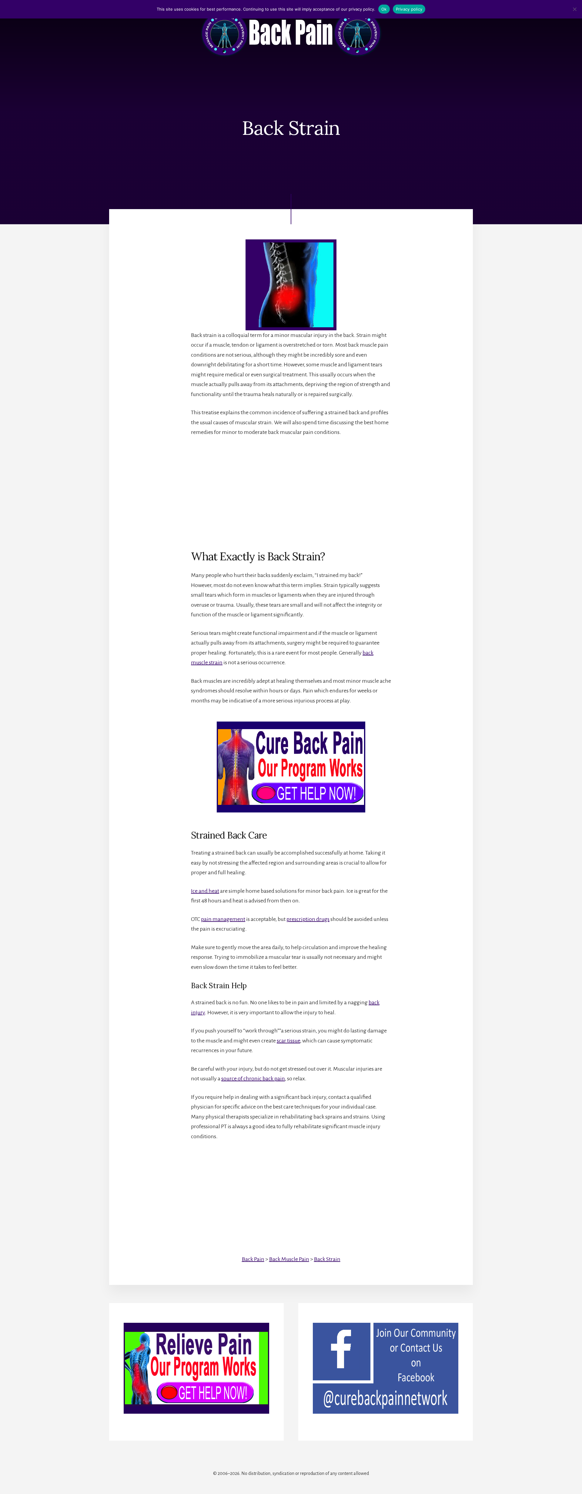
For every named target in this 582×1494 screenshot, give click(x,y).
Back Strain (327, 1259)
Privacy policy (409, 9)
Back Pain (253, 1259)
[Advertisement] (291, 488)
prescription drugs (307, 919)
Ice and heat (205, 891)
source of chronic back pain (253, 1078)
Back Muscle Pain (289, 1259)
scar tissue (288, 1041)
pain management (223, 919)
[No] (574, 9)
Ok (384, 9)
